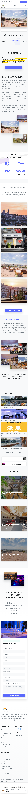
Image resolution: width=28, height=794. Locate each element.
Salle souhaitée (6, 671)
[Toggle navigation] (14, 6)
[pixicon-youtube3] (25, 729)
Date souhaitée (6, 677)
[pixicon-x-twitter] (22, 729)
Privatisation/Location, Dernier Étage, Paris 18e (12, 555)
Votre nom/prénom (7, 648)
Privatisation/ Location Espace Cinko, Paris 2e (12, 493)
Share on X (21, 452)
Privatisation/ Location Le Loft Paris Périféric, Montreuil (13, 525)
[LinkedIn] (9, 2)
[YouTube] (7, 2)
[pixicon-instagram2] (16, 729)
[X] (5, 2)
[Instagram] (11, 2)
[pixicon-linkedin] (20, 729)
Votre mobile (6, 666)
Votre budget (6, 660)
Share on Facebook (10, 452)
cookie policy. (8, 791)
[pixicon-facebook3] (18, 729)
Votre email (5, 654)
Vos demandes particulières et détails (12, 683)
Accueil (2, 47)
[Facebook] (2, 2)
